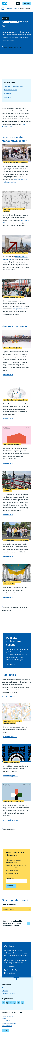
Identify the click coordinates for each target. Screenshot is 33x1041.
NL (7, 1030)
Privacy (4, 1018)
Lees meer (7, 374)
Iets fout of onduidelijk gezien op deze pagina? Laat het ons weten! (12, 923)
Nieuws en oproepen (10, 90)
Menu (28, 3)
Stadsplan (5, 990)
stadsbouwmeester (8, 909)
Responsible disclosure (8, 1021)
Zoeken (18, 3)
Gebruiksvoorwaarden (8, 1016)
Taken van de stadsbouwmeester (14, 86)
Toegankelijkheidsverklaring (9, 1023)
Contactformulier (12, 973)
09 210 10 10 (11, 967)
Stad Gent (4, 3)
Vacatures (5, 988)
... (2, 8)
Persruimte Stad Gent (8, 993)
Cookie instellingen (7, 1025)
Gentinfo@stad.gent (13, 970)
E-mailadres (10, 878)
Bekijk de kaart (8, 736)
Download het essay (10, 820)
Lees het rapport (9, 776)
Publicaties (7, 93)
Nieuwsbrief (7, 97)
